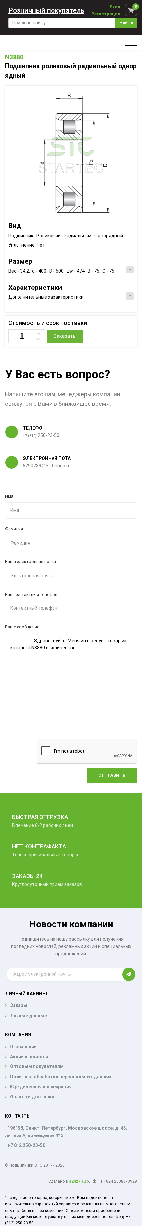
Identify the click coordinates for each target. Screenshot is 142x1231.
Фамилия (14, 528)
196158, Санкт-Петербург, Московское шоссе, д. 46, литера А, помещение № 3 (66, 1131)
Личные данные (28, 1015)
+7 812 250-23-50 (26, 1145)
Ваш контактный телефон (31, 594)
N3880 (14, 57)
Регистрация (105, 13)
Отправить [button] (111, 775)
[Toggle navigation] (131, 42)
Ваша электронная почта (30, 561)
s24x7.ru (77, 1181)
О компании (23, 1046)
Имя (9, 496)
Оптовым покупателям (37, 1066)
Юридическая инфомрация (41, 1086)
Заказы (18, 1005)
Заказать (65, 336)
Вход (115, 6)
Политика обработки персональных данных (60, 1076)
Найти (126, 22)
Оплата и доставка (32, 1096)
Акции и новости (29, 1056)
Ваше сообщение (22, 626)
